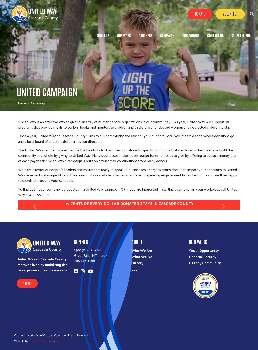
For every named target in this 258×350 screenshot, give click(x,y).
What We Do (141, 256)
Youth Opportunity (204, 250)
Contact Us (215, 35)
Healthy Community (205, 263)
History (137, 263)
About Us (103, 35)
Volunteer (230, 13)
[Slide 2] (125, 207)
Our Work (124, 35)
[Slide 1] (118, 207)
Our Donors (190, 35)
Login (135, 269)
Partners (145, 35)
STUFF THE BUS (241, 35)
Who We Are (141, 250)
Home (21, 103)
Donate (200, 13)
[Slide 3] (133, 207)
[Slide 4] (140, 207)
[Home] (36, 14)
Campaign (167, 35)
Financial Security (202, 256)
